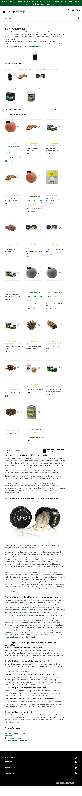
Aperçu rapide (13, 122)
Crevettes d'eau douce (14, 738)
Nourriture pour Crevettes (15, 731)
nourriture (14, 46)
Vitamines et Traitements (14, 89)
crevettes (25, 32)
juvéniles (32, 630)
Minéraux (8, 69)
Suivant (63, 451)
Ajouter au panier (14, 165)
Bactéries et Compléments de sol (47, 69)
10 (59, 451)
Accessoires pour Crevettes (16, 740)
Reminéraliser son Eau (34, 89)
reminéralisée (35, 46)
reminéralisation (11, 591)
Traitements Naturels (25, 69)
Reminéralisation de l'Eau (15, 733)
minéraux (28, 589)
